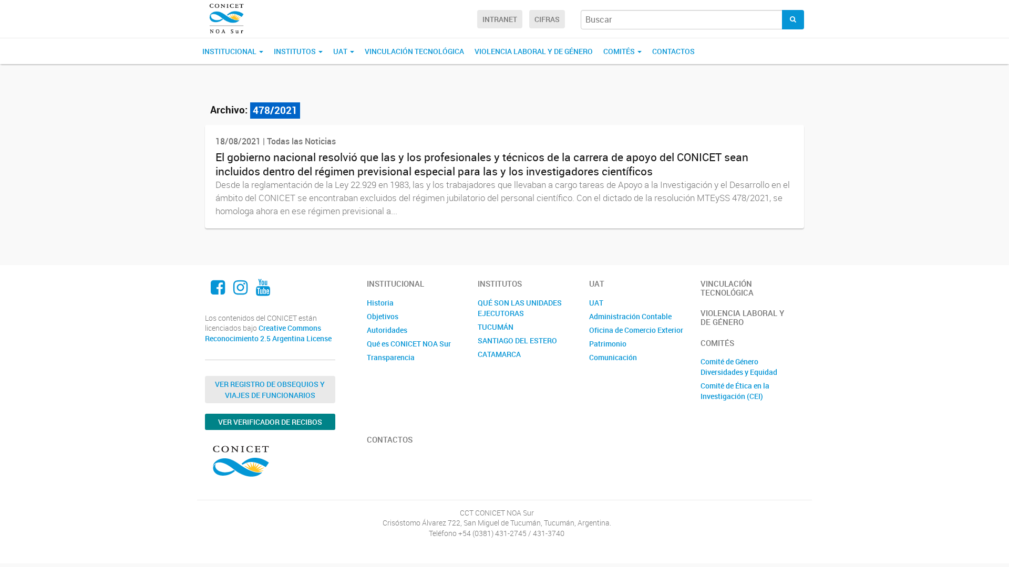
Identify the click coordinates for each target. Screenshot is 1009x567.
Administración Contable (630, 316)
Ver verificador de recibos (270, 422)
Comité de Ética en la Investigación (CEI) (735, 391)
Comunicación (613, 357)
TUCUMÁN (495, 327)
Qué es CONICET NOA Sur (409, 344)
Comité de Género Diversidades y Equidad (739, 366)
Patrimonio (607, 344)
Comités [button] (619, 51)
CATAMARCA (499, 354)
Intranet (499, 19)
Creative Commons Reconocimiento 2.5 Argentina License (268, 333)
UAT (596, 303)
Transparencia (391, 357)
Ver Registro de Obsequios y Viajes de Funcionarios (270, 389)
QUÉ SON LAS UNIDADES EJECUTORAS (520, 308)
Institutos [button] (295, 51)
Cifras (547, 19)
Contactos (673, 51)
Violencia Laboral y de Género (534, 51)
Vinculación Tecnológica (414, 51)
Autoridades (387, 330)
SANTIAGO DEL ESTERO (517, 340)
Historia (380, 303)
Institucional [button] (230, 51)
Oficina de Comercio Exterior (636, 330)
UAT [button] (341, 51)
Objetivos (382, 316)
